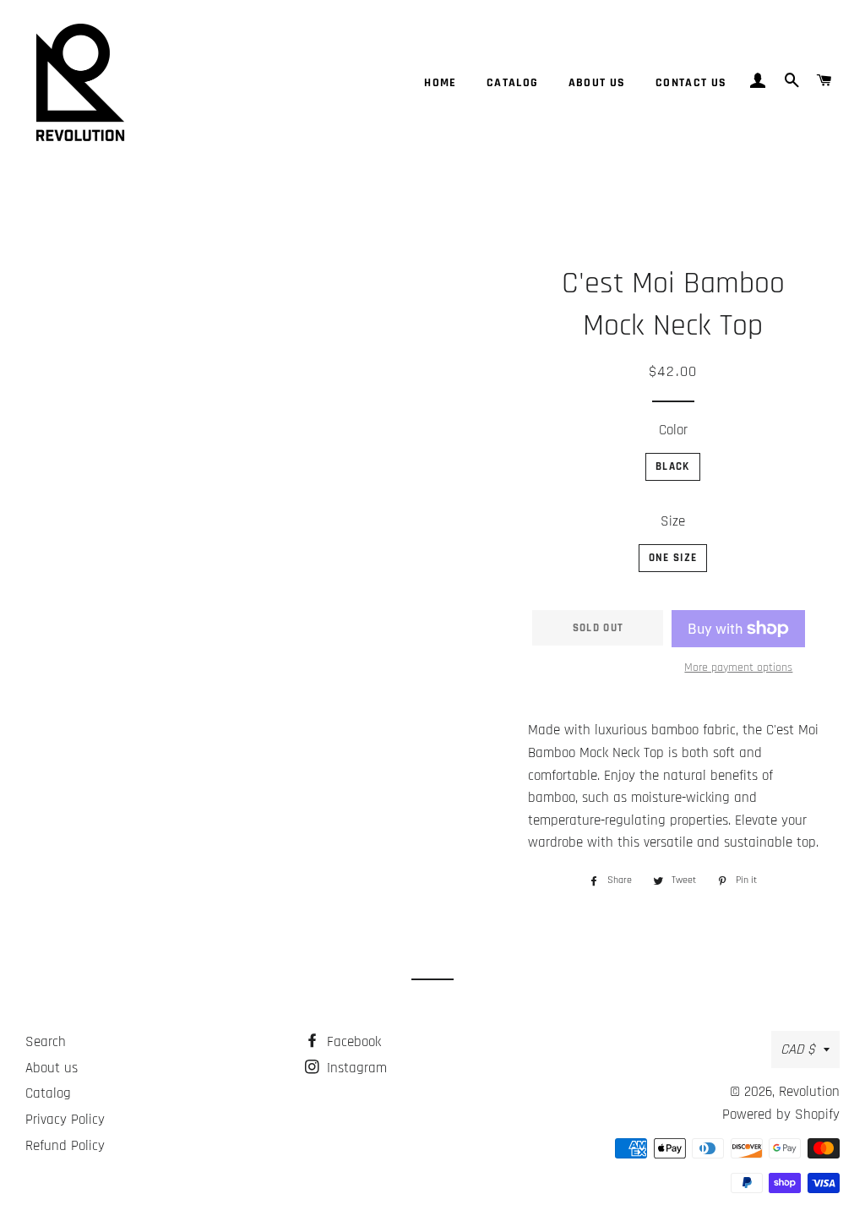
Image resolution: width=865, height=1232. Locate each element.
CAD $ (798, 1049)
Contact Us (691, 82)
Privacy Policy (65, 1119)
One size (673, 557)
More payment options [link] (738, 667)
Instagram (355, 1068)
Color (673, 430)
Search (45, 1042)
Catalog (513, 82)
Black (673, 466)
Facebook (352, 1042)
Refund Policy (65, 1146)
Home (440, 82)
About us (597, 82)
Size (673, 521)
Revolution (809, 1091)
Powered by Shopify (781, 1114)
